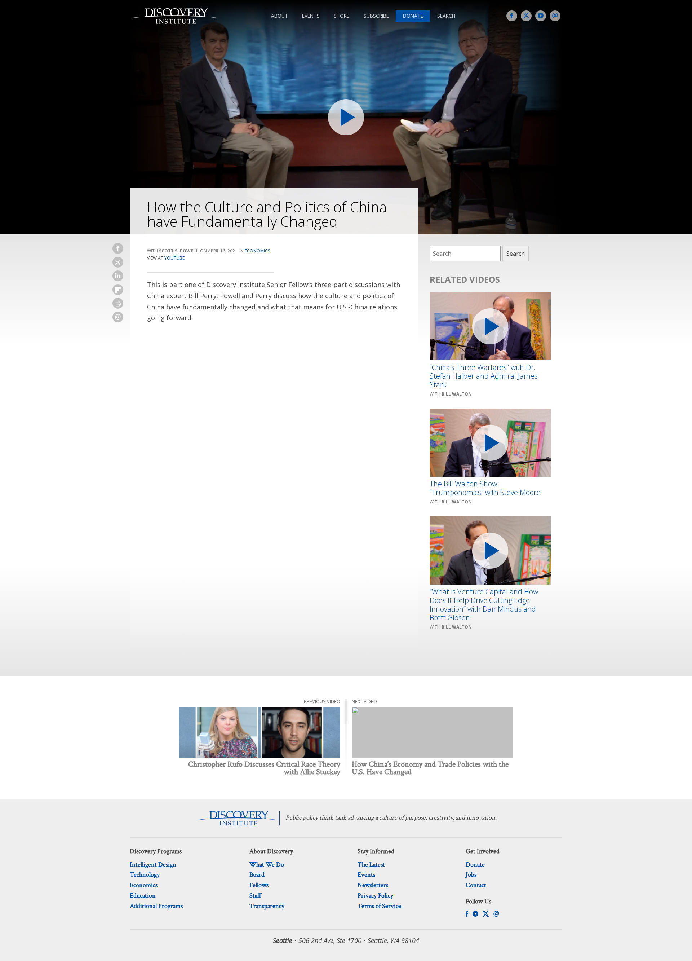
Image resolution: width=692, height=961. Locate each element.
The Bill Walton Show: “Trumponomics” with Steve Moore (485, 488)
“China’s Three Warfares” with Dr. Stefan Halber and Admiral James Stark (484, 376)
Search (446, 15)
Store (341, 15)
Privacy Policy (375, 895)
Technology (145, 874)
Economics (257, 251)
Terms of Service (379, 906)
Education (143, 895)
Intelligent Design (153, 864)
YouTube (174, 258)
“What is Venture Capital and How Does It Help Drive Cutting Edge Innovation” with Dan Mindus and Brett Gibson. (484, 604)
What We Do (266, 864)
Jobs (471, 874)
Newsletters (373, 885)
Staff (255, 895)
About (279, 15)
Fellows (259, 885)
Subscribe (376, 15)
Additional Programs (156, 906)
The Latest (371, 864)
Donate (413, 15)
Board (257, 874)
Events (311, 15)
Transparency (266, 906)
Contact (476, 885)
